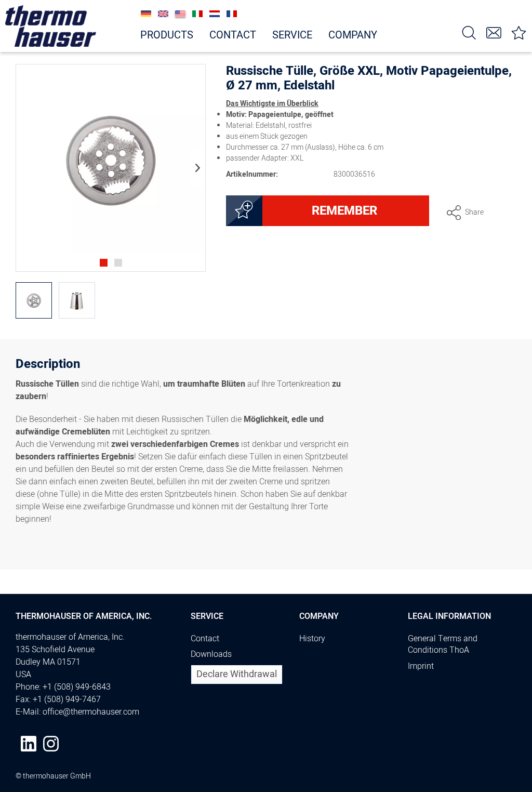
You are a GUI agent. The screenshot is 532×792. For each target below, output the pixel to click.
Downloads (211, 654)
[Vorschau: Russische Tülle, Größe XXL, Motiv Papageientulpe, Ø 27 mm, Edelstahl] (34, 300)
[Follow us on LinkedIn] (28, 743)
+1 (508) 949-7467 (67, 699)
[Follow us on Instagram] (51, 743)
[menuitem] (469, 32)
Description (48, 365)
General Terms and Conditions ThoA (442, 644)
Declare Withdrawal (236, 674)
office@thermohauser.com (91, 712)
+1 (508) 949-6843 (77, 687)
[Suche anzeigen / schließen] (469, 32)
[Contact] (494, 32)
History (312, 638)
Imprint (421, 666)
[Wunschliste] (519, 32)
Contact (205, 638)
